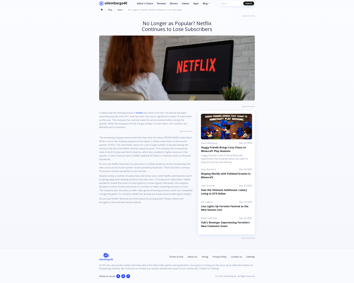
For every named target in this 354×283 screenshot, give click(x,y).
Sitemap (250, 256)
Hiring (205, 256)
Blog (205, 3)
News (120, 9)
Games (185, 3)
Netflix (139, 112)
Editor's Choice (145, 3)
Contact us (236, 256)
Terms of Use (176, 256)
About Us (192, 256)
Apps (196, 3)
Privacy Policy (220, 256)
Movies (174, 3)
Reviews (161, 3)
